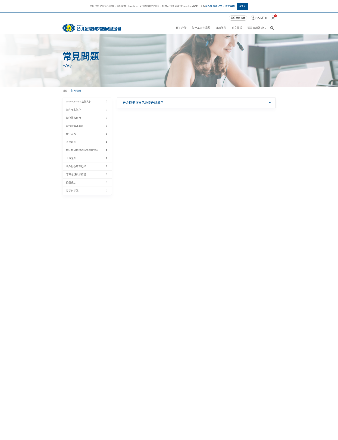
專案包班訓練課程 (76, 174)
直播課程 (71, 142)
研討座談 (181, 27)
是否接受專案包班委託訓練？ (143, 102)
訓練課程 (221, 27)
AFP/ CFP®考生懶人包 (78, 101)
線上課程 (71, 134)
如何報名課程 (73, 109)
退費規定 (71, 182)
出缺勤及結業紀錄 (76, 166)
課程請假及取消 (74, 125)
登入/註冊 (261, 17)
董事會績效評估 (256, 27)
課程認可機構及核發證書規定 (82, 150)
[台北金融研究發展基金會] (91, 28)
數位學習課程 (238, 17)
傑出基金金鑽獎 (201, 27)
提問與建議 (72, 190)
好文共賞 (236, 27)
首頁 (64, 90)
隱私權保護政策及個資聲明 (220, 6)
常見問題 (76, 90)
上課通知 (71, 158)
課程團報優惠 (73, 117)
